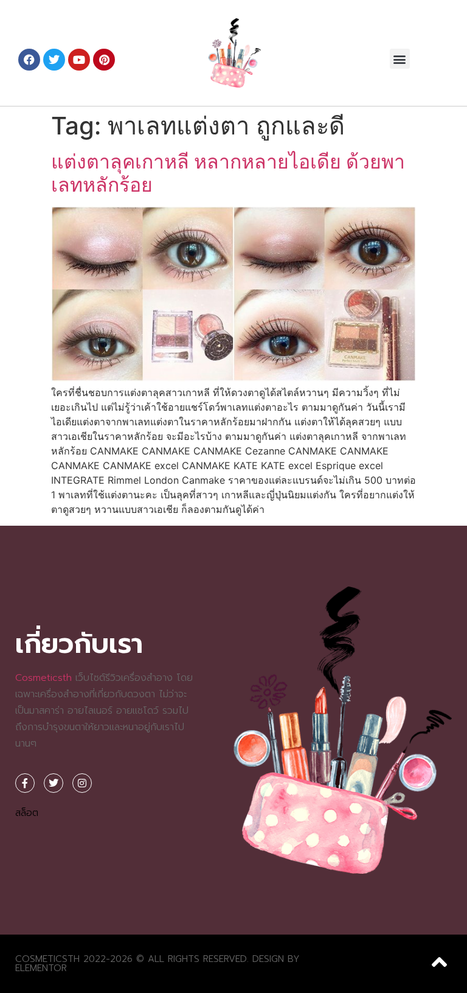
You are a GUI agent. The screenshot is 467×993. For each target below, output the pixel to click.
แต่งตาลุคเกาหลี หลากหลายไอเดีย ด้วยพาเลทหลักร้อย (228, 173)
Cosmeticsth (43, 678)
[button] (400, 59)
